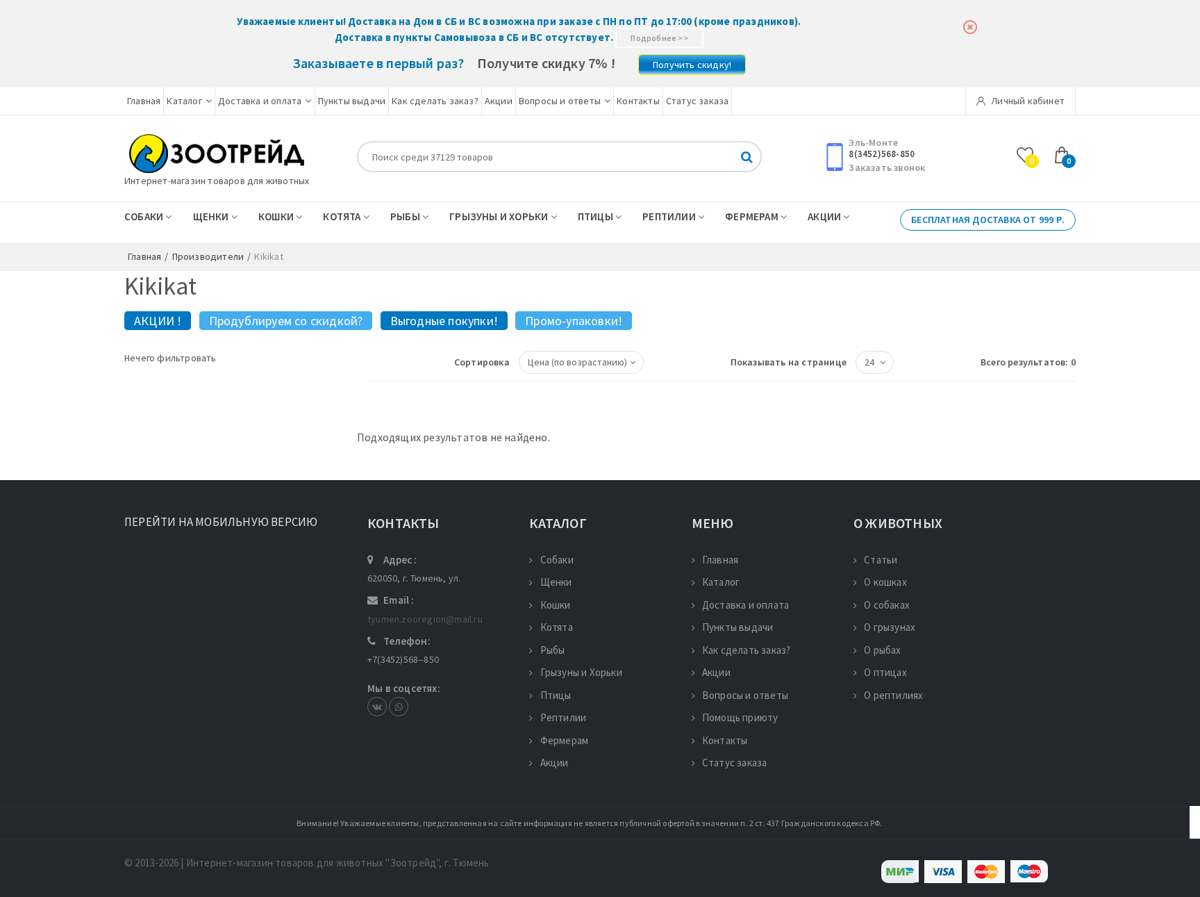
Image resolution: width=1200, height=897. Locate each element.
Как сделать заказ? (435, 100)
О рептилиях (893, 695)
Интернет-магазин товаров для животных (216, 180)
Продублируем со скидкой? (286, 321)
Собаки (144, 216)
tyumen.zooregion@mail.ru (425, 619)
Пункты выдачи (352, 100)
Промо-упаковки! (573, 321)
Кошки (277, 216)
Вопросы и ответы (560, 100)
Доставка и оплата (259, 100)
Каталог (184, 100)
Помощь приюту (740, 717)
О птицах (885, 672)
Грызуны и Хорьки (499, 216)
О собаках (887, 604)
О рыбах (882, 650)
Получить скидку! (692, 64)
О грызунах (889, 627)
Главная (143, 100)
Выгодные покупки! (444, 321)
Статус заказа (697, 100)
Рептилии (670, 216)
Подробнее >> (659, 38)
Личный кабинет (1027, 100)
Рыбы (406, 216)
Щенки (212, 216)
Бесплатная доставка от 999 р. (988, 219)
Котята (342, 216)
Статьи (880, 559)
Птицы (596, 216)
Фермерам (753, 216)
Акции (498, 100)
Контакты (638, 100)
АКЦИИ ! (157, 321)
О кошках (885, 582)
